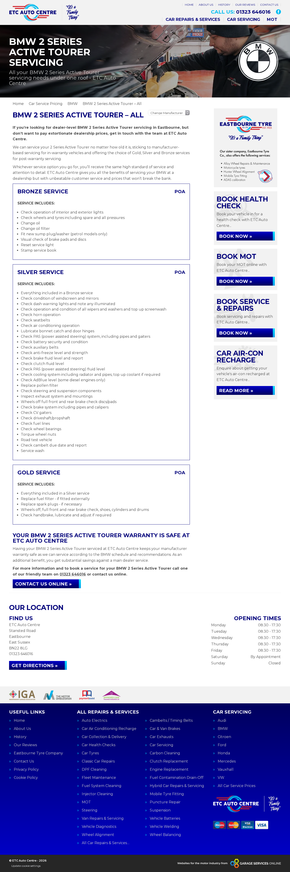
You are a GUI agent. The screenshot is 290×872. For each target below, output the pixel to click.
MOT (272, 19)
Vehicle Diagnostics (99, 826)
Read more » (236, 390)
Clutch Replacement (169, 761)
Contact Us (269, 4)
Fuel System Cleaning (101, 786)
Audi (222, 720)
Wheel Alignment (98, 835)
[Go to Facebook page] (278, 11)
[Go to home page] (44, 12)
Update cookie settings (26, 865)
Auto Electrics (94, 720)
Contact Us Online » (43, 584)
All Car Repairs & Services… (105, 843)
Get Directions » (35, 665)
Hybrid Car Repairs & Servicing (177, 786)
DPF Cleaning (94, 769)
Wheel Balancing (165, 835)
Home (189, 4)
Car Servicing (243, 19)
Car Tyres (90, 753)
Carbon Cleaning (165, 753)
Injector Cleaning (97, 794)
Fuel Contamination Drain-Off (176, 778)
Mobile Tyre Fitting (167, 794)
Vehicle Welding (164, 826)
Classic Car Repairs (98, 761)
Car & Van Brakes (165, 729)
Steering (89, 810)
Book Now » (235, 236)
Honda (224, 753)
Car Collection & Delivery (104, 737)
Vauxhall (226, 769)
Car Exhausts (161, 737)
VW (221, 778)
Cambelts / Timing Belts (171, 720)
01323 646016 (241, 12)
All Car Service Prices (236, 786)
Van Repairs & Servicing (103, 818)
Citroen (224, 737)
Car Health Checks (98, 745)
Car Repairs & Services (193, 19)
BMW (223, 729)
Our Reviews (245, 4)
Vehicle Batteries (165, 818)
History (224, 4)
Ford (222, 745)
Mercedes (227, 761)
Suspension (160, 810)
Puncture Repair (165, 802)
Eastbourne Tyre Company (38, 753)
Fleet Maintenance (99, 778)
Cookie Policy (26, 778)
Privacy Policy (26, 769)
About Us (206, 4)
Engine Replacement (169, 769)
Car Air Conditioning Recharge (109, 729)
